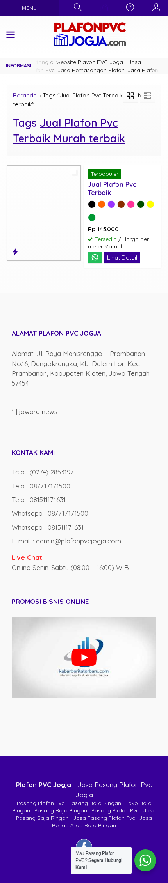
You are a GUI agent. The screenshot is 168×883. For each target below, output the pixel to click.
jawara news (38, 411)
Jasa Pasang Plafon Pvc (104, 817)
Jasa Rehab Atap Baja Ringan (102, 821)
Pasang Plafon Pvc (40, 803)
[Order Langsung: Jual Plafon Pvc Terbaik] (15, 251)
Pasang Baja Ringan (94, 803)
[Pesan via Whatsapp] (104, 7)
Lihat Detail (122, 257)
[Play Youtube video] (84, 657)
